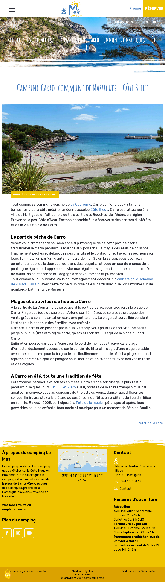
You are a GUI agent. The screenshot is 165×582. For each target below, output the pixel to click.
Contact (125, 489)
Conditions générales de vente (27, 571)
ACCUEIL (15, 40)
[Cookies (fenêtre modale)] (7, 574)
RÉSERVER (154, 8)
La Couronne (80, 204)
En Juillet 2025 (63, 387)
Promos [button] (136, 8)
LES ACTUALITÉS (38, 40)
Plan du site (82, 574)
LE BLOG (62, 40)
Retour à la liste (150, 423)
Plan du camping (19, 520)
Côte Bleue (99, 210)
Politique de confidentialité (138, 571)
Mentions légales (82, 571)
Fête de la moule (89, 403)
